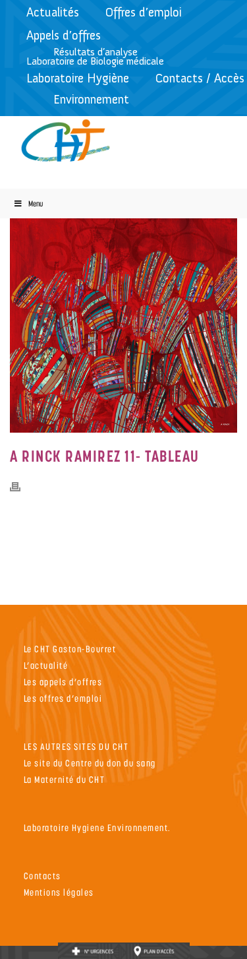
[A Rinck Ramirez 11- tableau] (123, 319)
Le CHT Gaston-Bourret (70, 648)
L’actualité (46, 665)
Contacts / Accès (199, 78)
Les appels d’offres (63, 681)
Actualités (52, 12)
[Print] (22, 486)
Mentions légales (59, 892)
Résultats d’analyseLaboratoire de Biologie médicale (95, 56)
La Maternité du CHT (64, 779)
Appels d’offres (63, 35)
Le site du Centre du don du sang (90, 762)
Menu (35, 203)
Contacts (42, 875)
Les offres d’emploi (63, 698)
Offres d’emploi (143, 12)
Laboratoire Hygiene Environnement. (97, 827)
